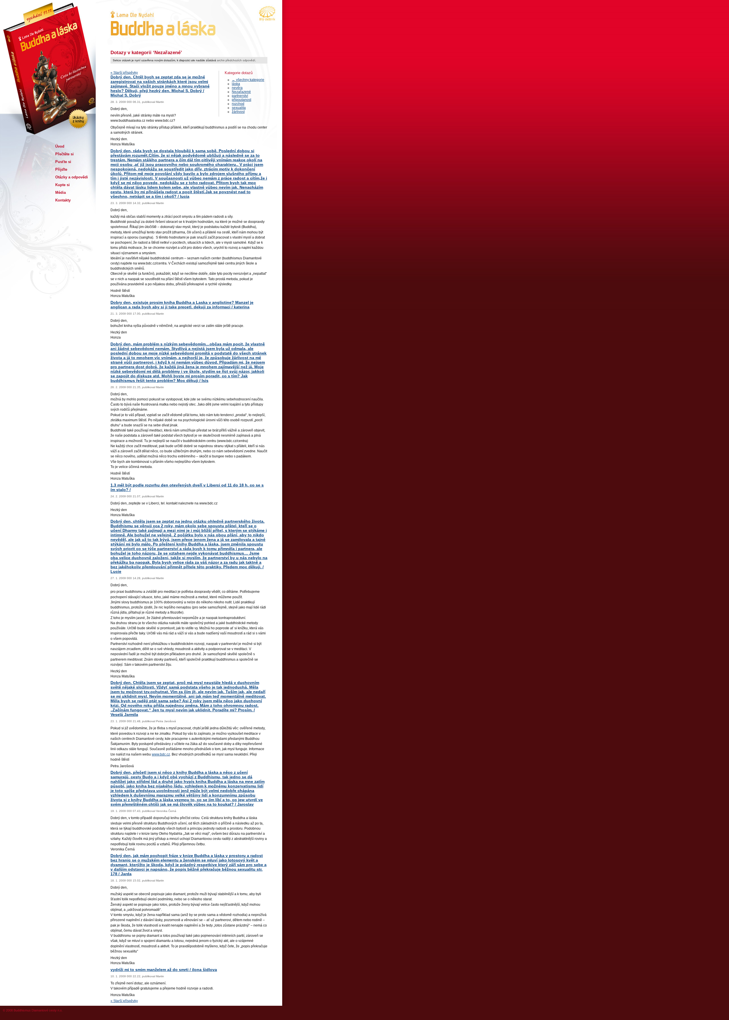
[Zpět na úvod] (47, 48)
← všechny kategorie (248, 80)
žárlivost (238, 112)
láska (236, 84)
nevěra (237, 88)
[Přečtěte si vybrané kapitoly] (75, 107)
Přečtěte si (64, 154)
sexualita (239, 108)
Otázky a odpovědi (71, 177)
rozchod (238, 104)
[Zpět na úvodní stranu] (161, 24)
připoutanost (241, 100)
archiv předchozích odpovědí (236, 60)
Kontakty (63, 200)
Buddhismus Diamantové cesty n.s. (38, 1010)
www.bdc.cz (161, 754)
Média (60, 192)
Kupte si (62, 185)
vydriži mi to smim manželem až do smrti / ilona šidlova (163, 969)
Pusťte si (63, 162)
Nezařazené (241, 92)
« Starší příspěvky (124, 73)
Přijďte (61, 169)
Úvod (59, 146)
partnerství (240, 96)
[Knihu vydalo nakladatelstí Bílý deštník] (267, 14)
